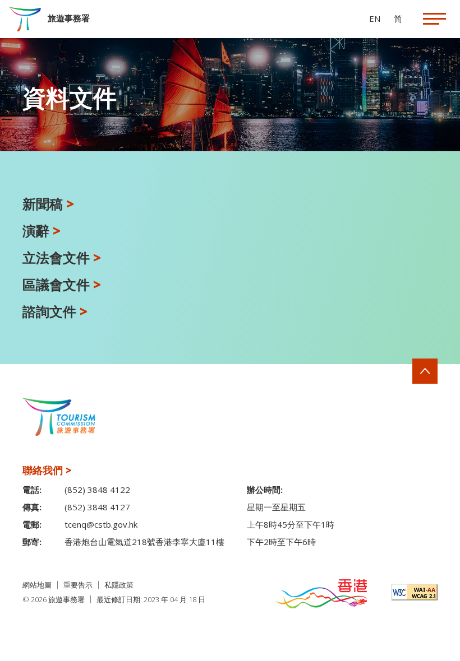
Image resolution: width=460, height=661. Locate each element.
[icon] (434, 18)
